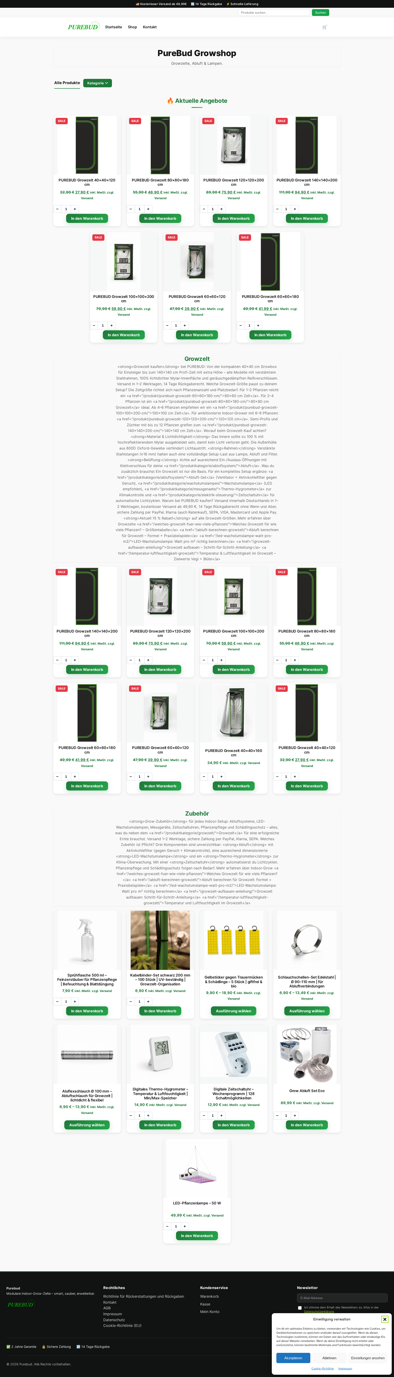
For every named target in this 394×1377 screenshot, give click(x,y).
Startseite (113, 27)
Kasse (205, 1304)
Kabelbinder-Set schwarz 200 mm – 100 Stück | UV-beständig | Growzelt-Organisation (160, 979)
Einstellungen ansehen (368, 1358)
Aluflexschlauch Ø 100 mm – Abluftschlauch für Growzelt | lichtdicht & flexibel (87, 1095)
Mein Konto (210, 1311)
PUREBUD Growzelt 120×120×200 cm (233, 182)
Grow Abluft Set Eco (307, 1090)
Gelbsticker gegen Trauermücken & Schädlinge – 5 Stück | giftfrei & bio (234, 981)
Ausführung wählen (233, 1011)
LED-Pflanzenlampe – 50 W (197, 1203)
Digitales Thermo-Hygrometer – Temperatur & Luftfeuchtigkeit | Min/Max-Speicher (160, 1093)
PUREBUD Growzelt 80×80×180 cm (160, 182)
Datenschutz (114, 1320)
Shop (132, 27)
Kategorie (95, 83)
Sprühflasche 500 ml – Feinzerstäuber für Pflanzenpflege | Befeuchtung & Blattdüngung (87, 979)
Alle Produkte (67, 82)
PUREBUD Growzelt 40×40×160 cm (233, 752)
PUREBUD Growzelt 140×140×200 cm (307, 182)
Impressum (345, 1368)
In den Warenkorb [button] (87, 218)
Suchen (320, 12)
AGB (107, 1308)
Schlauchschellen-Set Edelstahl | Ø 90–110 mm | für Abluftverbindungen (307, 981)
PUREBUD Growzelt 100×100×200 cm (123, 298)
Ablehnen (329, 1358)
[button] (385, 1319)
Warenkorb (209, 1296)
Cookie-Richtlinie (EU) (122, 1325)
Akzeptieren (293, 1358)
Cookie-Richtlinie (322, 1368)
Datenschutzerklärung (319, 1311)
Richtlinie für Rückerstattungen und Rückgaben (143, 1296)
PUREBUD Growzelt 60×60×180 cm (270, 298)
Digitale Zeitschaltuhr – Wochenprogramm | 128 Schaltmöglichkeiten (234, 1093)
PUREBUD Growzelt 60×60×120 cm (197, 298)
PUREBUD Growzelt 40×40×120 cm (87, 182)
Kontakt (150, 27)
